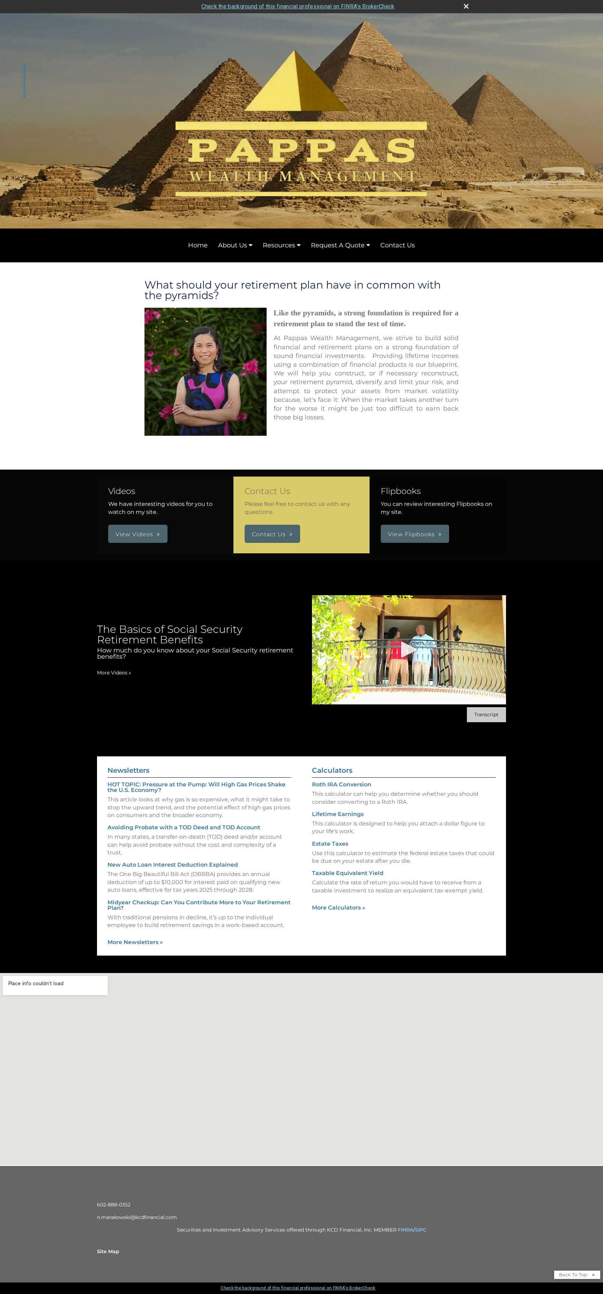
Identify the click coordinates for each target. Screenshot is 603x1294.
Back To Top (574, 1274)
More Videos (114, 672)
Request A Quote (338, 245)
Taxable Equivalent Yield (348, 873)
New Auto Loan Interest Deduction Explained (172, 864)
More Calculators (338, 907)
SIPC (420, 1230)
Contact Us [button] (269, 534)
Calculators (332, 770)
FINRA (405, 1230)
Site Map (108, 1251)
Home (198, 245)
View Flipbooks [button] (411, 534)
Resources (279, 245)
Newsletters (128, 770)
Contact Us (397, 245)
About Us (232, 245)
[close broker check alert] (466, 6)
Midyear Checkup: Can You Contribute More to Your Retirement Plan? (199, 905)
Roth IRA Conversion (341, 784)
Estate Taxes (330, 843)
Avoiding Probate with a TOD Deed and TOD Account (183, 827)
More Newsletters (135, 942)
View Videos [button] (134, 534)
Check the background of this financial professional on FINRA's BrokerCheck (297, 6)
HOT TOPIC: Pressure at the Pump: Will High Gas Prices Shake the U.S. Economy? (196, 787)
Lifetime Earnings (338, 814)
